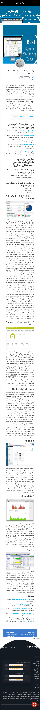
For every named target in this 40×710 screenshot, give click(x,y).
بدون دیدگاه (27, 79)
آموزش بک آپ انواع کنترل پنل (27, 635)
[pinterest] (14, 647)
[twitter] (11, 647)
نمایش (15, 116)
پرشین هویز (37, 657)
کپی (6, 665)
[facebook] (8, 647)
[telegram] (3, 647)
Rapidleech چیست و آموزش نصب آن (11, 635)
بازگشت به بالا (36, 638)
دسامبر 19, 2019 (24, 76)
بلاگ (26, 19)
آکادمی (29, 19)
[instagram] (6, 647)
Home (34, 19)
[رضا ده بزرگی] (20, 63)
